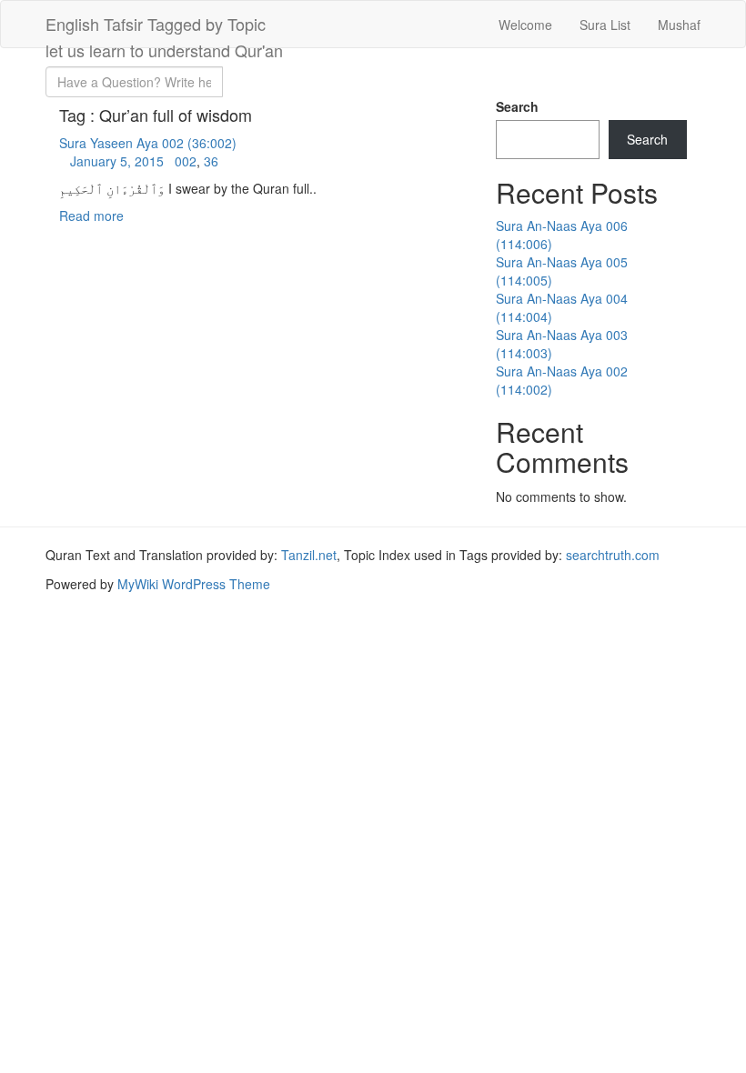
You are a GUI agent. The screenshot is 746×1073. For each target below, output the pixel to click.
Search (517, 106)
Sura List (605, 24)
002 (186, 161)
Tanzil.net (309, 555)
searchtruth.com (613, 555)
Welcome (525, 24)
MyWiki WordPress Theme (193, 584)
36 (211, 161)
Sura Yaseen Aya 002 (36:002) (148, 143)
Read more (91, 215)
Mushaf (679, 24)
